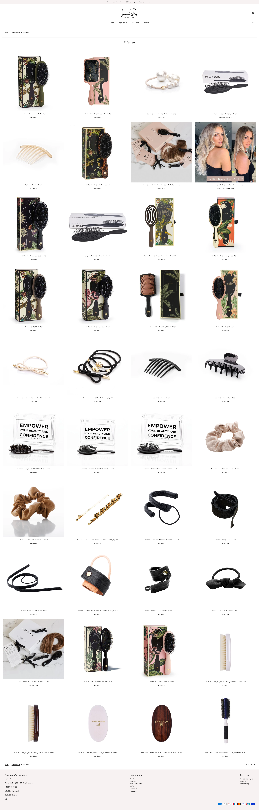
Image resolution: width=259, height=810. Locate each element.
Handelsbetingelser (247, 779)
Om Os (132, 779)
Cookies (132, 781)
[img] (253, 13)
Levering (243, 781)
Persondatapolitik (136, 784)
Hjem (6, 32)
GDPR (132, 786)
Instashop (133, 791)
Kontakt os (133, 789)
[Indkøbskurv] (253, 23)
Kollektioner (16, 32)
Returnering (244, 784)
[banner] (129, 13)
